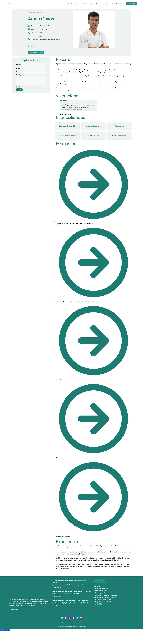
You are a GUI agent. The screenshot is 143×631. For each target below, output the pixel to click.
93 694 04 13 (57, 587)
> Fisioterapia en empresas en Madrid (105, 597)
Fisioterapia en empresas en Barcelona (106, 595)
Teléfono (19, 72)
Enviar (19, 89)
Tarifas (107, 3)
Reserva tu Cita (131, 3)
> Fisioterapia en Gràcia (101, 593)
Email (18, 68)
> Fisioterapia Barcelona (101, 588)
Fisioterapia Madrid (86, 3)
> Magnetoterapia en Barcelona (103, 599)
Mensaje (19, 75)
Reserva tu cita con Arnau (36, 52)
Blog (112, 3)
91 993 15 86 (57, 605)
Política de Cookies (69, 622)
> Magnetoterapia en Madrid (102, 602)
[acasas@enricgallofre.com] (38, 29)
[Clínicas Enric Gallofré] (29, 595)
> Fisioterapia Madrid (100, 590)
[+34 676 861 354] (35, 33)
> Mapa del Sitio (99, 604)
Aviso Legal (60, 622)
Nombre (19, 64)
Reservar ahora (100, 581)
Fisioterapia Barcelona (70, 3)
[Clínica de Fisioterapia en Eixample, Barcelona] (44, 39)
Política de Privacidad (80, 622)
